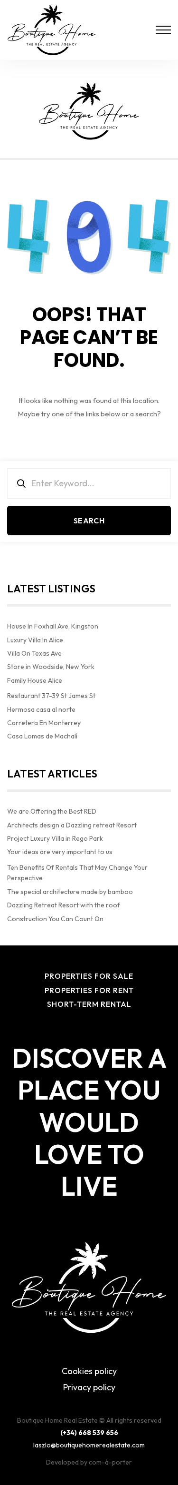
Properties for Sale (89, 976)
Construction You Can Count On (55, 919)
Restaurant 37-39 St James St (51, 695)
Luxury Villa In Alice (35, 640)
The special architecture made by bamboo (70, 891)
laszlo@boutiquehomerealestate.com (89, 1445)
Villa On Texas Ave (34, 653)
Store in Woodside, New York (50, 666)
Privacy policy (89, 1387)
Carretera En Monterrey (44, 722)
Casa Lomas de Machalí (42, 736)
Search (89, 520)
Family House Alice (34, 680)
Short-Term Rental (89, 1004)
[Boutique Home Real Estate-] (51, 30)
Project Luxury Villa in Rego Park (55, 838)
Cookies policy (89, 1371)
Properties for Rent (89, 990)
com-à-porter (110, 1462)
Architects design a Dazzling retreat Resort (72, 825)
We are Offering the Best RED (51, 811)
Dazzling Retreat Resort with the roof (63, 905)
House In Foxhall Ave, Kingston (52, 626)
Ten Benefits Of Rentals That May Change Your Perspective (77, 872)
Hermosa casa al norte (41, 709)
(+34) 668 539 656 (89, 1432)
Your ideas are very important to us (59, 851)
